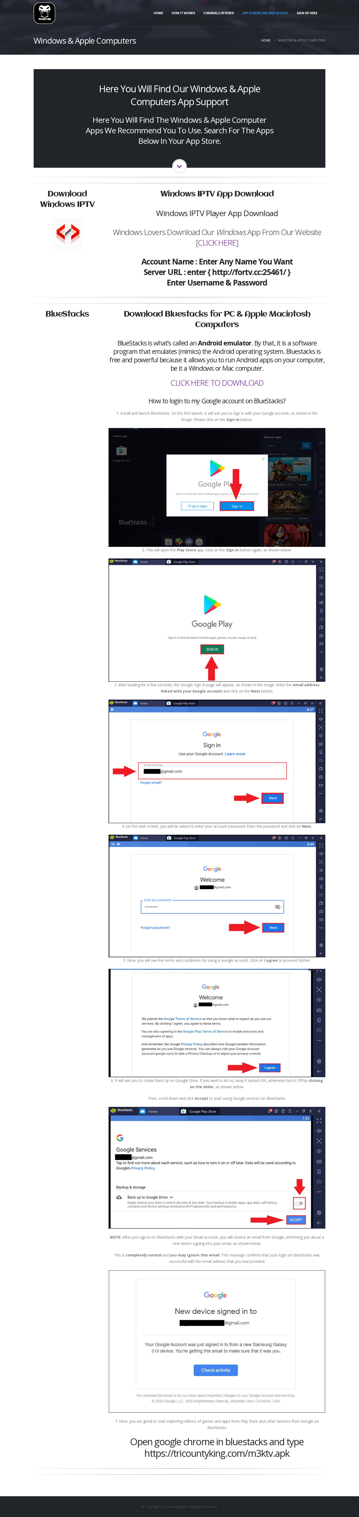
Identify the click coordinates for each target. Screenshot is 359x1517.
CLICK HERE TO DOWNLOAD (217, 382)
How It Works (183, 13)
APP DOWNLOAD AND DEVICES (265, 13)
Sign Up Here (307, 13)
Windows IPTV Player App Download (217, 213)
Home (158, 13)
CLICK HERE (217, 242)
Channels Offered (218, 13)
